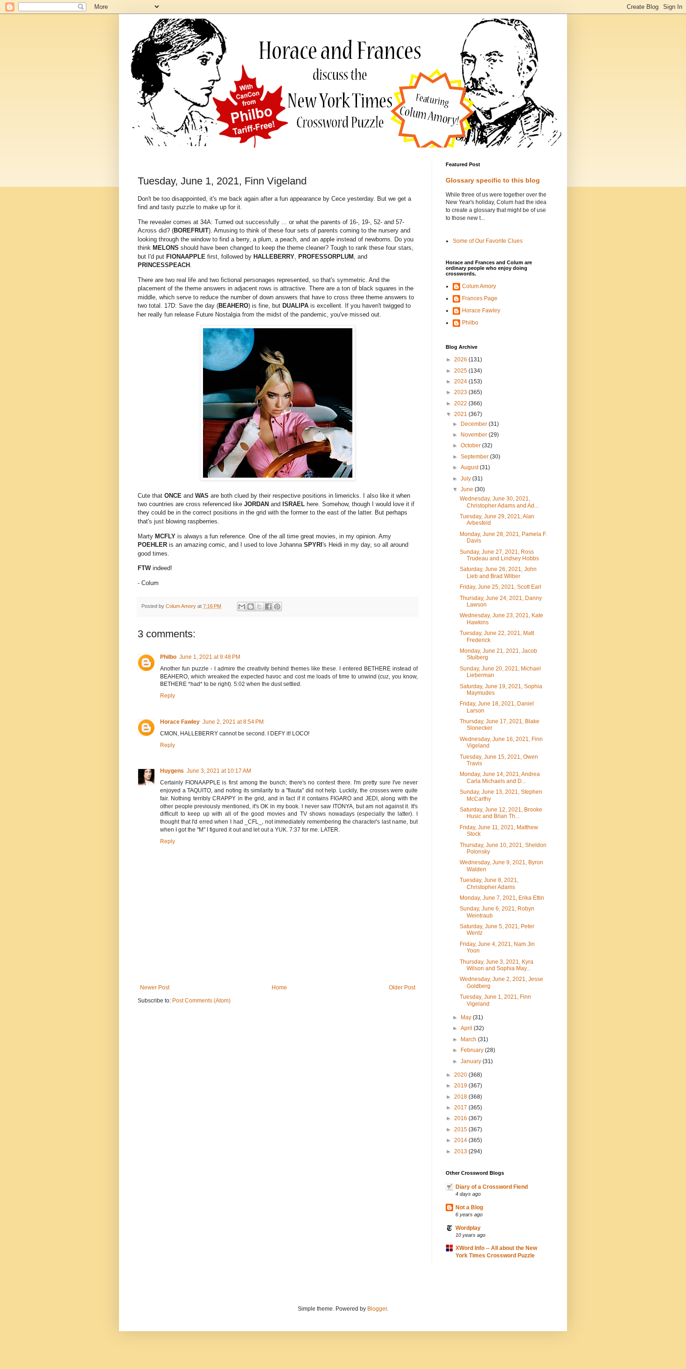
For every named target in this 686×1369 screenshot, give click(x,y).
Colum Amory (479, 286)
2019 (461, 1085)
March (469, 1039)
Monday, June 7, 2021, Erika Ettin (502, 898)
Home (279, 987)
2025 (461, 370)
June (468, 489)
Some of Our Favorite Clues (488, 241)
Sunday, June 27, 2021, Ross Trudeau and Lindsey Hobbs (499, 555)
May (467, 1017)
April (467, 1028)
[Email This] (241, 606)
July (466, 478)
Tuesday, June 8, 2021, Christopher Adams (489, 883)
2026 (461, 359)
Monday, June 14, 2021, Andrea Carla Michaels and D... (500, 777)
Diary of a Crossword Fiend (491, 1187)
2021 (461, 414)
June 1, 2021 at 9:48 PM (209, 657)
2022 (461, 403)
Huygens (172, 771)
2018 (461, 1097)
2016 (461, 1118)
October (471, 445)
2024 (461, 381)
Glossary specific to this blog (493, 180)
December (475, 424)
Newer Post (154, 987)
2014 (461, 1140)
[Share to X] (259, 606)
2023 (461, 392)
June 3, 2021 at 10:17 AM (219, 771)
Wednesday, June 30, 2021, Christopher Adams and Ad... (499, 501)
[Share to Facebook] (268, 606)
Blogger (377, 1308)
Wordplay (468, 1228)
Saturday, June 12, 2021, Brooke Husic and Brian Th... (501, 812)
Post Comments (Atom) (201, 1000)
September (475, 456)
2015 (461, 1129)
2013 (461, 1151)
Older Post (402, 987)
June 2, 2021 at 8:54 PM (233, 722)
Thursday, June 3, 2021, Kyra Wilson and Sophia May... (496, 965)
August (470, 467)
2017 (461, 1107)
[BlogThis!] (250, 606)
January (472, 1061)
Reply (167, 695)
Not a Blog (469, 1207)
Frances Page (479, 298)
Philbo (168, 657)
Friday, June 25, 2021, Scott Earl (500, 587)
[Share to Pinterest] (277, 606)
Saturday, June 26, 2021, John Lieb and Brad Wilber (498, 572)
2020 (461, 1075)
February (473, 1050)
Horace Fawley (180, 722)
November (475, 434)
